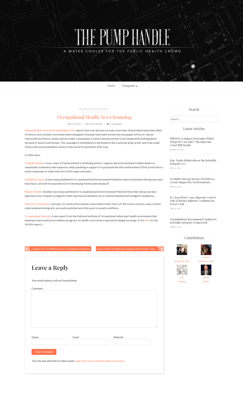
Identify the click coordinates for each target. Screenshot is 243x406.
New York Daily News (37, 203)
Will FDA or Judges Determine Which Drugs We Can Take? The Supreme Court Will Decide (192, 142)
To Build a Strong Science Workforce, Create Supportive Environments (192, 180)
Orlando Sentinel (34, 163)
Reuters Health (33, 191)
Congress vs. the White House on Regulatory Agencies (61, 248)
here (147, 220)
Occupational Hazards (37, 216)
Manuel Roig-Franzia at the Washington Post (50, 130)
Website (118, 337)
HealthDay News (34, 179)
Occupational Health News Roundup (94, 117)
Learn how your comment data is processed (100, 360)
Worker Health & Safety (94, 108)
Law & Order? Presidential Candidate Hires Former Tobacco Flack (130, 248)
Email (76, 337)
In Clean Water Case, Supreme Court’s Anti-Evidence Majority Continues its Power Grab (193, 201)
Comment (37, 288)
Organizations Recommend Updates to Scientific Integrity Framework (193, 221)
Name (35, 337)
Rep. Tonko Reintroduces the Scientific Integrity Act (193, 162)
